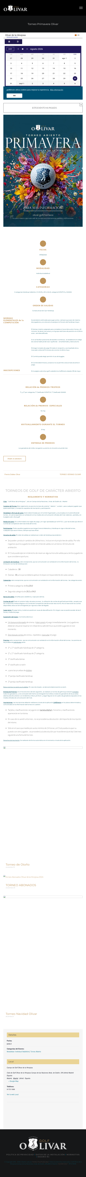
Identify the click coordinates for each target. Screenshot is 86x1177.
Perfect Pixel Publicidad (40, 1162)
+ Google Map (13, 1081)
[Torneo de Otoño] (43, 748)
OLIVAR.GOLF (63, 1164)
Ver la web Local (12, 1094)
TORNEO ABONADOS (21, 885)
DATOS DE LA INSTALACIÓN (50, 1154)
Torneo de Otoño (18, 864)
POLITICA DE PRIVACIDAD (20, 1154)
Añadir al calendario (15, 459)
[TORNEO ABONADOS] (23, 877)
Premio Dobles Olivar (12, 474)
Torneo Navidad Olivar (21, 1013)
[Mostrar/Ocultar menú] (81, 8)
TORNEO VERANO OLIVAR (70, 474)
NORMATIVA (73, 1154)
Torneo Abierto (35, 1051)
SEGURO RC (44, 1157)
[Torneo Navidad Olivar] (43, 897)
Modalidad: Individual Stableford (18, 1051)
